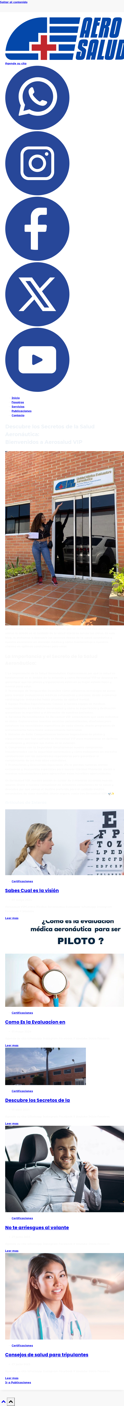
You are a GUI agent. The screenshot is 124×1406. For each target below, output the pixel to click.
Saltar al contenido (13, 2)
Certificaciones (22, 881)
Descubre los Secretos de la (37, 1100)
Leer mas (11, 918)
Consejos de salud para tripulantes (46, 1355)
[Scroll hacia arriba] (3, 1402)
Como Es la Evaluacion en (35, 1022)
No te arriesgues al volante (37, 1227)
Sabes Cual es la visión (32, 890)
